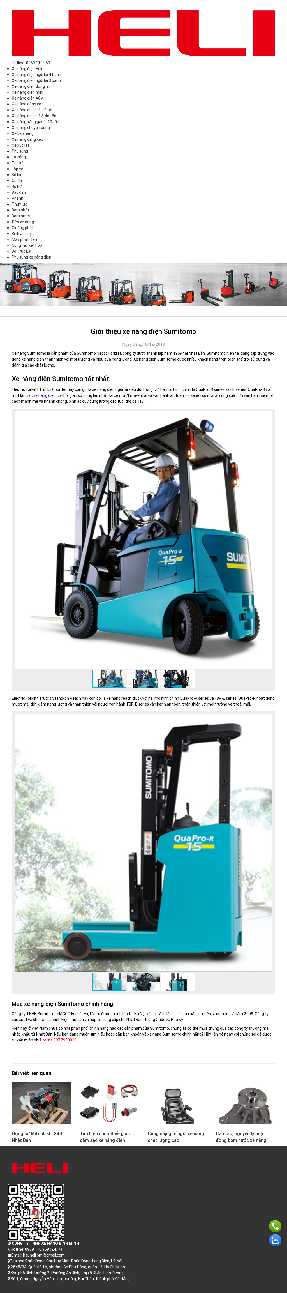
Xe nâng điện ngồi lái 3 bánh (36, 80)
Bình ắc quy (22, 233)
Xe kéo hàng (23, 133)
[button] (267, 416)
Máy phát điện (24, 239)
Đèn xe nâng (23, 221)
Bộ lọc (17, 174)
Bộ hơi (17, 186)
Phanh (17, 198)
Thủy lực (19, 204)
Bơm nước (21, 215)
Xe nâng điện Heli (27, 68)
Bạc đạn (19, 192)
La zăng (19, 157)
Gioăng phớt (22, 227)
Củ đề (17, 180)
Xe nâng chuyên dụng (31, 127)
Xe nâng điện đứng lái (31, 86)
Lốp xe (17, 168)
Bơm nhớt (20, 210)
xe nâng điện (44, 395)
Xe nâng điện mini (27, 92)
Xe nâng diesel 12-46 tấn (34, 115)
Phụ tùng (20, 151)
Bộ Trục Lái (21, 251)
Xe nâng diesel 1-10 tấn (33, 109)
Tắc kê (18, 162)
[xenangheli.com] (143, 32)
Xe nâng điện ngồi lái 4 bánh (36, 74)
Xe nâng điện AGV (27, 98)
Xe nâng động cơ (26, 104)
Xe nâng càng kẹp (27, 139)
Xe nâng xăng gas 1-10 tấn (35, 121)
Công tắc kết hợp (27, 245)
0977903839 (65, 1040)
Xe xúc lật (20, 145)
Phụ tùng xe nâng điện (31, 257)
